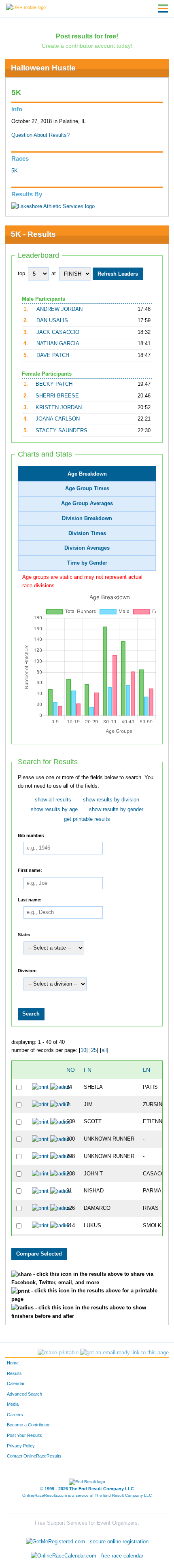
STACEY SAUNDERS (61, 430)
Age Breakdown (87, 474)
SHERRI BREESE (57, 396)
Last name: (30, 899)
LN (146, 1070)
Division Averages (87, 548)
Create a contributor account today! (87, 45)
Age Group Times (87, 488)
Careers (15, 1414)
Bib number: (31, 835)
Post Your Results (24, 1435)
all (104, 1050)
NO (70, 1070)
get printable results (87, 819)
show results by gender (116, 809)
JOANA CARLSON (58, 419)
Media (13, 1404)
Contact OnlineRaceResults (34, 1455)
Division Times (87, 533)
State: (24, 934)
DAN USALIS (52, 320)
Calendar (16, 1383)
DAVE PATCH (52, 355)
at (53, 273)
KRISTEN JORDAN (59, 407)
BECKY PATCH (54, 384)
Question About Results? (40, 135)
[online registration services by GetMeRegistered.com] (87, 1539)
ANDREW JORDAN (59, 309)
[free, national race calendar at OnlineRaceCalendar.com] (87, 1556)
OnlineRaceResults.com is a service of (87, 1495)
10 (83, 1050)
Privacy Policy (21, 1445)
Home (13, 1362)
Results (14, 1373)
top (21, 273)
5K (14, 171)
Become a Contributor (28, 1424)
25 (94, 1050)
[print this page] (58, 1353)
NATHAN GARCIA (57, 343)
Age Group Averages (87, 503)
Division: (27, 970)
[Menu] (163, 8)
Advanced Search (24, 1394)
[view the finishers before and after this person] (60, 1087)
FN (87, 1070)
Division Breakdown (87, 518)
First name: (30, 870)
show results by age (54, 809)
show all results (53, 800)
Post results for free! (87, 36)
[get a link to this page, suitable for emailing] (124, 1353)
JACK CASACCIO (57, 332)
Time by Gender (87, 563)
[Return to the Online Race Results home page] (26, 6)
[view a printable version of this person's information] (40, 1087)
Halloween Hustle (43, 68)
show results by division (111, 800)
